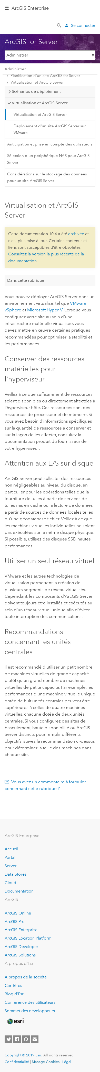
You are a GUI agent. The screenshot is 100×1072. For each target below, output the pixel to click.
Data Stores (15, 874)
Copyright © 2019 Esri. (23, 1055)
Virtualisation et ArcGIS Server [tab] (40, 102)
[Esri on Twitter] (8, 1039)
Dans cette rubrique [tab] (25, 280)
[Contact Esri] (34, 1039)
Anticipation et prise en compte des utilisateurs (50, 144)
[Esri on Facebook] (17, 1039)
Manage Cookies (45, 1062)
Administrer (15, 69)
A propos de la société (26, 977)
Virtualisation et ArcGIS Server (37, 82)
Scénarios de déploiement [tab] (36, 91)
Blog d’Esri (15, 993)
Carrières (13, 985)
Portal (10, 857)
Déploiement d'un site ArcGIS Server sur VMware (50, 129)
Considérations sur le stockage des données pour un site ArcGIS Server (47, 177)
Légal (66, 1062)
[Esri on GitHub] (26, 1039)
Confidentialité (17, 1062)
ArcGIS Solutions (20, 955)
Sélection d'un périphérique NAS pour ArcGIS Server (48, 159)
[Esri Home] (15, 1021)
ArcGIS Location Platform (28, 938)
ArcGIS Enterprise (21, 929)
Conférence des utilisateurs (30, 1002)
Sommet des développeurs (30, 1010)
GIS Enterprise (30, 8)
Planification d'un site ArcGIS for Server (45, 75)
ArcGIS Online (18, 913)
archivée (76, 233)
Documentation (19, 891)
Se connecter (83, 25)
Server (11, 865)
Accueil (11, 849)
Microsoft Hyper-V (45, 309)
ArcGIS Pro (15, 921)
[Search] (59, 25)
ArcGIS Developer (21, 946)
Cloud (10, 882)
